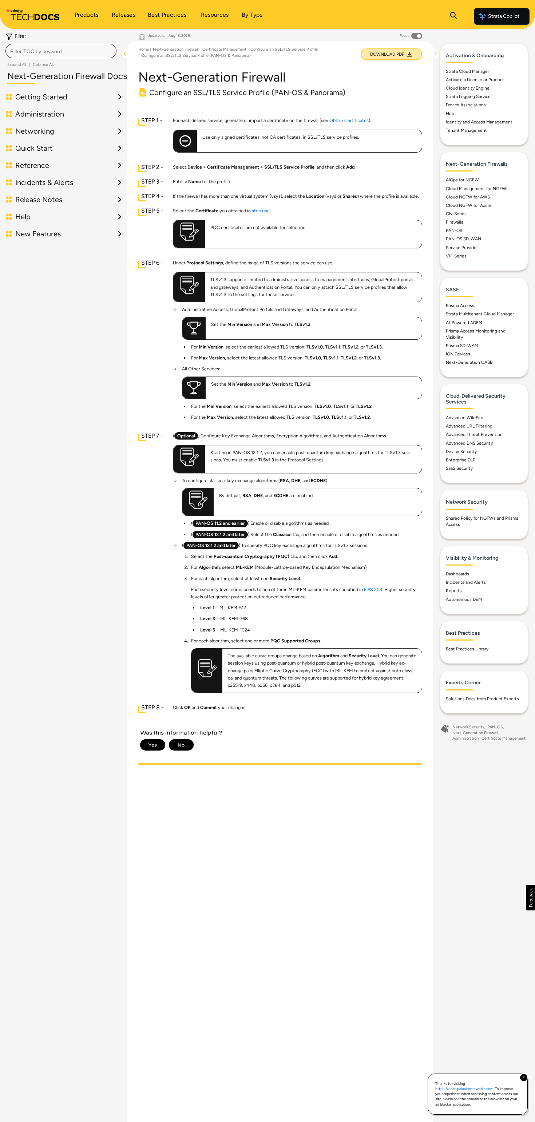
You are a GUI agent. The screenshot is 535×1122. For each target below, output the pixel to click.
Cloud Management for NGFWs (477, 188)
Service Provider (462, 247)
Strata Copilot (503, 16)
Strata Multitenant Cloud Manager (480, 314)
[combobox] (60, 51)
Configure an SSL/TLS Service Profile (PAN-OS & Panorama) (196, 55)
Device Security (461, 451)
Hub (450, 113)
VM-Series (456, 256)
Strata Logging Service (468, 96)
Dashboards (457, 574)
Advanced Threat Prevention (474, 434)
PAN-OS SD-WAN (463, 239)
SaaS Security (459, 468)
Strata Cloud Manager (467, 71)
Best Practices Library (467, 649)
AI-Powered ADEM (464, 322)
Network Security (468, 727)
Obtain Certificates (349, 120)
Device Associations (466, 105)
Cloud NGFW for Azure (469, 205)
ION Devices (458, 354)
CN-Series (456, 213)
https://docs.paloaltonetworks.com (464, 1088)
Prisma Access (460, 305)
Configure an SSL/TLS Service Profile (284, 49)
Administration (465, 738)
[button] (530, 897)
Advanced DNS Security (469, 443)
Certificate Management (224, 49)
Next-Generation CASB (469, 362)
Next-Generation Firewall (175, 49)
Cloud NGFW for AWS (468, 197)
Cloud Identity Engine (468, 88)
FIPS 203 (373, 589)
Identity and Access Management (479, 122)
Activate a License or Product (475, 80)
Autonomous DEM (464, 599)
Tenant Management (466, 130)
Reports (454, 591)
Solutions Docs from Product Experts (482, 698)
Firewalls (454, 222)
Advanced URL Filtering (469, 426)
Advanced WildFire (464, 418)
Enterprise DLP (460, 459)
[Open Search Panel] (453, 16)
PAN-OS (454, 230)
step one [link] (261, 210)
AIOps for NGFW (462, 180)
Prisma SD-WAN (462, 345)
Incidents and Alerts (466, 582)
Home (143, 49)
